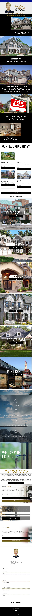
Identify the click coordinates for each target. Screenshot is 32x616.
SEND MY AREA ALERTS (11, 518)
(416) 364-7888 (13, 564)
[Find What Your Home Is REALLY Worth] (21, 26)
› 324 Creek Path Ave (5, 585)
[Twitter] (15, 610)
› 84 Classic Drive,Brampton (6, 587)
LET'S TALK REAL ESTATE (16, 483)
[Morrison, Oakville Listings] (16, 278)
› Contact (3, 578)
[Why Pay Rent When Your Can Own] (10, 132)
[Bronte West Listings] (16, 246)
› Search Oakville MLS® (5, 582)
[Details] (8, 161)
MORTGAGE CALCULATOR (16, 540)
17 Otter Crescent (5, 181)
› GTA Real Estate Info (5, 590)
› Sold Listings (4, 580)
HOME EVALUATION (16, 500)
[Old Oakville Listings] (16, 214)
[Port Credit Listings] (16, 373)
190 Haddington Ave (21, 162)
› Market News (4, 575)
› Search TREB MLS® (5, 571)
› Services (3, 573)
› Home (3, 595)
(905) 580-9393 (13, 563)
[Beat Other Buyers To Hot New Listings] (16, 108)
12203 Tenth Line (5, 162)
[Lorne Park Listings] (16, 309)
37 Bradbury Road (21, 181)
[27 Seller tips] (16, 79)
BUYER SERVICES (16, 538)
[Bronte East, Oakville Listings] (16, 341)
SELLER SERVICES (16, 498)
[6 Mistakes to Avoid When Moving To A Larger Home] (16, 50)
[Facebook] (16, 610)
